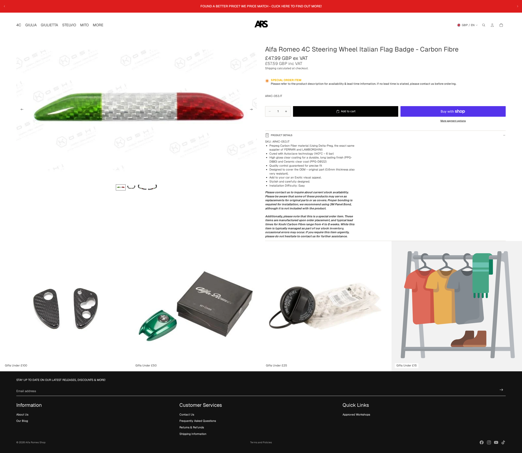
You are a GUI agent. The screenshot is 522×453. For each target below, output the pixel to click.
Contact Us (186, 414)
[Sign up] (501, 390)
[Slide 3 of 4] (141, 187)
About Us (22, 414)
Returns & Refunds (191, 427)
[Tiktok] (503, 442)
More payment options (453, 120)
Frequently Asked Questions (197, 421)
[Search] (483, 25)
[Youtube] (496, 442)
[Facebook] (481, 442)
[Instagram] (489, 442)
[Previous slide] (4, 6)
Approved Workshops (356, 414)
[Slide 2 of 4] (131, 187)
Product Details (281, 135)
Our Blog (22, 421)
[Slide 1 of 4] (120, 187)
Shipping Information (192, 434)
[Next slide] (517, 6)
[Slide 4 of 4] (152, 187)
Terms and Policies (261, 442)
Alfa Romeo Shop (35, 442)
